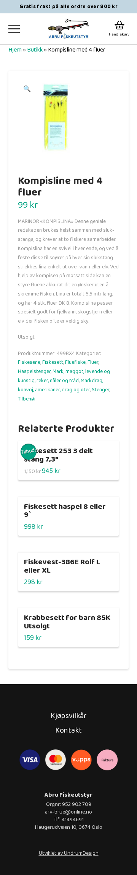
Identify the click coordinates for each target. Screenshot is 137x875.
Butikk (35, 50)
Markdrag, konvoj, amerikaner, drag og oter (60, 385)
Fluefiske (75, 362)
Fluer (93, 362)
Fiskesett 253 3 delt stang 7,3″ (58, 455)
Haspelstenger (34, 371)
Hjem (15, 50)
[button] (14, 29)
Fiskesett (52, 362)
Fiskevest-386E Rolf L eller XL (62, 566)
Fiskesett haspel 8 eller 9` (65, 510)
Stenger (100, 390)
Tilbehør (27, 399)
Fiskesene (29, 362)
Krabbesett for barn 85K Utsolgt (67, 622)
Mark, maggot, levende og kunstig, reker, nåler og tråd (64, 376)
